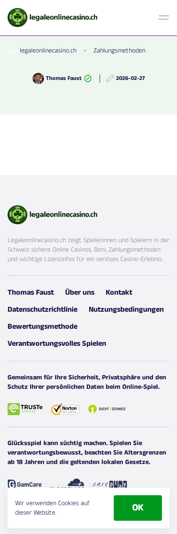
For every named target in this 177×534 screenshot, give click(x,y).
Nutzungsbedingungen (126, 309)
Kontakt (119, 292)
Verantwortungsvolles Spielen (57, 343)
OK (137, 508)
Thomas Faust (31, 292)
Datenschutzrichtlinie (42, 309)
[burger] (163, 17)
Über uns (79, 292)
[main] (52, 17)
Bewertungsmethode (42, 326)
